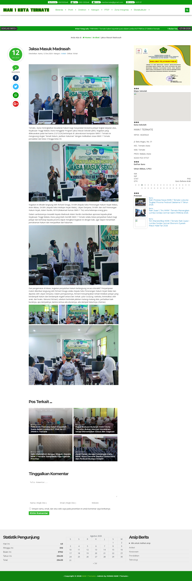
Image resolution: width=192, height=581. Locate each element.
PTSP (106, 10)
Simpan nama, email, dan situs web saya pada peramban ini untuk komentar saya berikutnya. (71, 508)
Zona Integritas (122, 10)
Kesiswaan (134, 552)
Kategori (95, 10)
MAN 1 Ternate (89, 576)
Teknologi (133, 560)
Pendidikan (134, 556)
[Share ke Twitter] (16, 87)
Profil (70, 10)
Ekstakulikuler (140, 10)
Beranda (59, 10)
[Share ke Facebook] (16, 78)
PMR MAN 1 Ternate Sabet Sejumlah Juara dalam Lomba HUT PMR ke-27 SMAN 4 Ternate (48, 429)
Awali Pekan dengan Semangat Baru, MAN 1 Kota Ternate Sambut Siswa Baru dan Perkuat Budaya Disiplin (95, 456)
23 (122, 553)
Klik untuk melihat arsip (140, 543)
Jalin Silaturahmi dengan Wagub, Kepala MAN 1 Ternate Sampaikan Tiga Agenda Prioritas (51, 456)
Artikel (96, 37)
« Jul (95, 563)
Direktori (82, 10)
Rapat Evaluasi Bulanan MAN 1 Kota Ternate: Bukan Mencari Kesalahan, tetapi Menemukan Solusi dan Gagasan (95, 429)
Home (88, 37)
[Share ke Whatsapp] (16, 95)
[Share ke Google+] (16, 104)
